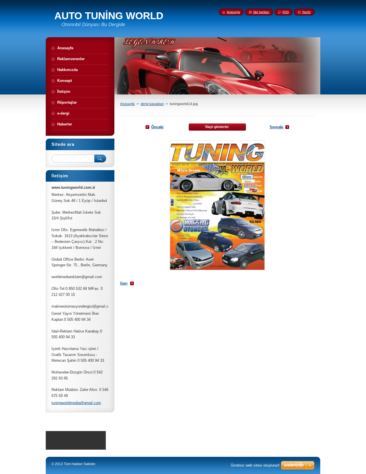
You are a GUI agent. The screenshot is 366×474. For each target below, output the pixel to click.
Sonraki (276, 127)
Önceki (157, 127)
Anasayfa (127, 104)
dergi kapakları (152, 104)
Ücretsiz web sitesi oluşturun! (255, 465)
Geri (124, 283)
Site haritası (261, 12)
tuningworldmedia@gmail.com (76, 403)
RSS (286, 12)
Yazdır (306, 12)
